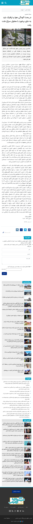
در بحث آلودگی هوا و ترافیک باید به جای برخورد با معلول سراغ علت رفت (16, 21)
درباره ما (6, 507)
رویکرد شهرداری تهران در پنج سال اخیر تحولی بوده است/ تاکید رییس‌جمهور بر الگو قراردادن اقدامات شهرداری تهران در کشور (13, 473)
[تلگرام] (18, 511)
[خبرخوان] (12, 511)
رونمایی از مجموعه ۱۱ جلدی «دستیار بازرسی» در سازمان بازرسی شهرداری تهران (13, 346)
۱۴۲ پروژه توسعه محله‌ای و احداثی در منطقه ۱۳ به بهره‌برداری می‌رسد (13, 365)
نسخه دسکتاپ (16, 491)
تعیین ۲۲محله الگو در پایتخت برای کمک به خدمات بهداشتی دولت (16, 401)
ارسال (4, 273)
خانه (27, 507)
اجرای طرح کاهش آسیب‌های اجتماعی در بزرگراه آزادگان (13, 359)
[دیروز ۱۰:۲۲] (27, 353)
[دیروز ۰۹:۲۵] (27, 286)
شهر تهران (12, 518)
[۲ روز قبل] (27, 305)
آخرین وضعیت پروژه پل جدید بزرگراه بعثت (15, 291)
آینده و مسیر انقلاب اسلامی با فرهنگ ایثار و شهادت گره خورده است (13, 310)
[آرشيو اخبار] (10, 511)
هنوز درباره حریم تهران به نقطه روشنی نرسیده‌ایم (19, 391)
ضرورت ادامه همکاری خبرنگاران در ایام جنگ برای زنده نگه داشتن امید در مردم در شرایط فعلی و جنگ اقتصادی (13, 467)
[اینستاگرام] (15, 511)
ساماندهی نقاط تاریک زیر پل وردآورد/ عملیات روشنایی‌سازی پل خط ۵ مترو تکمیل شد (14, 340)
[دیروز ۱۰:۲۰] (27, 347)
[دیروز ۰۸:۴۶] (27, 329)
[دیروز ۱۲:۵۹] (27, 341)
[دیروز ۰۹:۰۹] (27, 292)
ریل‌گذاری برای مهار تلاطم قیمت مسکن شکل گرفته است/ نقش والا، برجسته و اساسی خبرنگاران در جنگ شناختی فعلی (13, 461)
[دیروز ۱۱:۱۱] (27, 359)
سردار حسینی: (28, 14)
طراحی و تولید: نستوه (15, 521)
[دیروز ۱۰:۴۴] (27, 317)
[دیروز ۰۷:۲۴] (27, 298)
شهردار (22, 10)
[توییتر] (20, 511)
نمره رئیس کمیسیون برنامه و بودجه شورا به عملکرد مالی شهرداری (13, 328)
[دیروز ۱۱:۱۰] (27, 323)
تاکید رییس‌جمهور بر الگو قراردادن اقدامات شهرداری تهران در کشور (16, 411)
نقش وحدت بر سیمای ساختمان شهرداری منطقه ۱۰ (13, 297)
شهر (24, 2)
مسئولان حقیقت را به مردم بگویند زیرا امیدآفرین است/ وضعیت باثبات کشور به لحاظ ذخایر (13, 430)
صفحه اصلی (27, 10)
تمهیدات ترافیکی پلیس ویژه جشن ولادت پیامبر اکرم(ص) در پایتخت (14, 322)
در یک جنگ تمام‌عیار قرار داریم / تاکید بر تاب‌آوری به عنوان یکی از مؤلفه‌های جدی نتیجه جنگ (13, 442)
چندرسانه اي (20, 507)
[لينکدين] (23, 511)
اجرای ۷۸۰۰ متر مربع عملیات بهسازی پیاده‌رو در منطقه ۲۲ (13, 334)
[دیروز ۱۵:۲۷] (27, 366)
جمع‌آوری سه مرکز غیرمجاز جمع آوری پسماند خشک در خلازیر (14, 352)
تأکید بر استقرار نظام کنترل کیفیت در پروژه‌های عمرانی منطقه (14, 371)
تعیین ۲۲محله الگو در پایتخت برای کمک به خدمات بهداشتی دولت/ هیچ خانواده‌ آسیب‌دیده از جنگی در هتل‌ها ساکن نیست (13, 455)
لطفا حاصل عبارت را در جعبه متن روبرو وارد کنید (19, 267)
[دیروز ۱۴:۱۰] (27, 372)
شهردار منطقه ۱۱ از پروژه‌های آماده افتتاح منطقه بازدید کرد (13, 285)
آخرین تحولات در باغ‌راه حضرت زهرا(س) (15, 315)
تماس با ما (13, 507)
